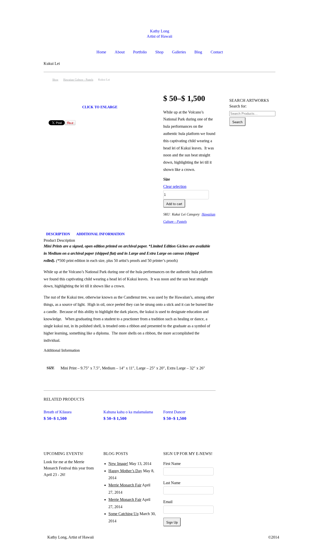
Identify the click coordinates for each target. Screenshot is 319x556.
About (120, 52)
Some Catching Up (123, 514)
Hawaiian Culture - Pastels (78, 79)
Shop (159, 52)
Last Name (171, 483)
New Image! (118, 463)
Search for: (237, 106)
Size (166, 179)
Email (167, 502)
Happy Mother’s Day (125, 471)
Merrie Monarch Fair (124, 485)
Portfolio (140, 52)
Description (58, 234)
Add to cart (174, 204)
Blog (198, 52)
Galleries (179, 52)
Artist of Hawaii (159, 36)
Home (101, 52)
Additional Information (100, 234)
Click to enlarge (99, 107)
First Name (172, 463)
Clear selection (174, 186)
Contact (217, 52)
